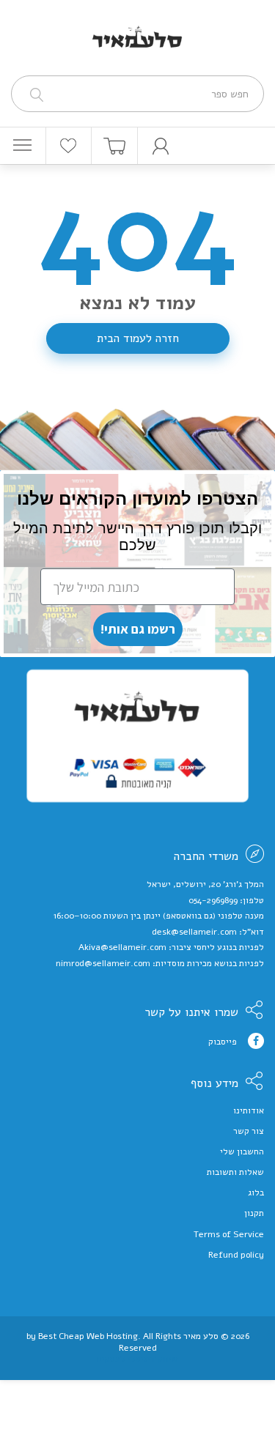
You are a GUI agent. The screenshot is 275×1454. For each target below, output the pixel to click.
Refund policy (236, 1255)
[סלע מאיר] (137, 28)
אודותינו (248, 1110)
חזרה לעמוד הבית (138, 338)
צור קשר (248, 1131)
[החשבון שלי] (161, 145)
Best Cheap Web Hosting (88, 1336)
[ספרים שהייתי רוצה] (69, 145)
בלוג (256, 1192)
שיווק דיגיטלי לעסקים (137, 1359)
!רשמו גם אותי (137, 628)
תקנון (254, 1213)
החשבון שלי (242, 1151)
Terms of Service (229, 1234)
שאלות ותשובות (235, 1172)
